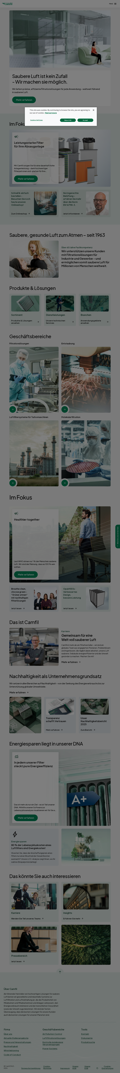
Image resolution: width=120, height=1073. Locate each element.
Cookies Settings (36, 120)
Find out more (51, 113)
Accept (85, 120)
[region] (61, 116)
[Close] (93, 110)
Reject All (67, 120)
